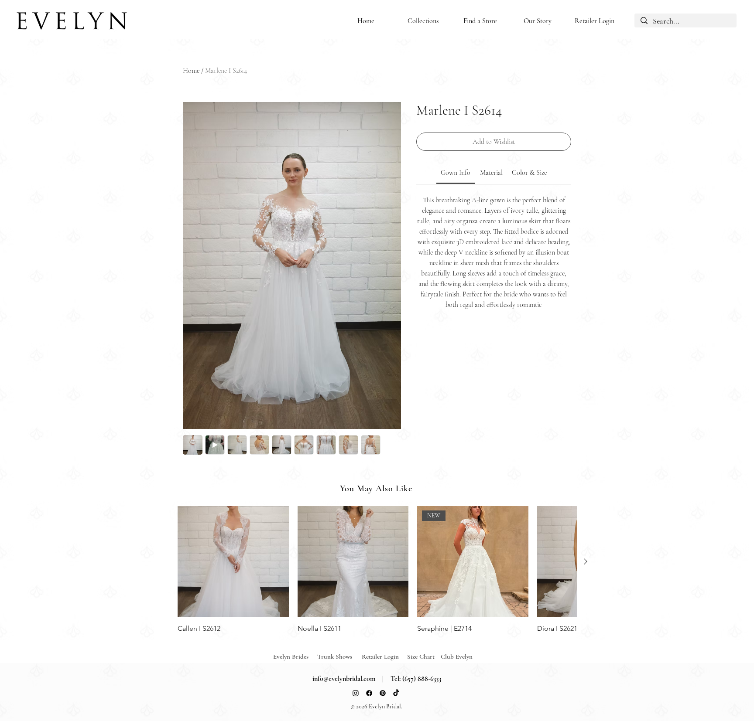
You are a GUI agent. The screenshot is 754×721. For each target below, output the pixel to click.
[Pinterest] (383, 693)
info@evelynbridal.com (343, 678)
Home (191, 70)
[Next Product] (585, 561)
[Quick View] (233, 561)
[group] (377, 569)
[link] (455, 172)
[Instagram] (356, 693)
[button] (423, 21)
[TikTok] (396, 693)
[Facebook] (369, 693)
